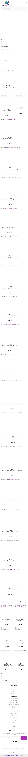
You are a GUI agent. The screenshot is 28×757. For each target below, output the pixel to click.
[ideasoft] (7, 755)
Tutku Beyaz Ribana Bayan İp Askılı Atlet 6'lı (10, 590)
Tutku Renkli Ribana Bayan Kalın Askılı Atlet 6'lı (11, 501)
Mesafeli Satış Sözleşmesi (14, 698)
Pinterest (14, 728)
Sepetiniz (14, 715)
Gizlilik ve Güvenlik (14, 700)
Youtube (14, 726)
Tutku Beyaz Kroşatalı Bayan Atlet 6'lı (9, 372)
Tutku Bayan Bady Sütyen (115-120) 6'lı (9, 227)
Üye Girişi (14, 711)
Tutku (11, 198)
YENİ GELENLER (22, 602)
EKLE (24, 738)
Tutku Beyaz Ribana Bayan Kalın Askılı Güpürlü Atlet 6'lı (13, 438)
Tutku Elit (11, 167)
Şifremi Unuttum (14, 713)
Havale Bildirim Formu (14, 691)
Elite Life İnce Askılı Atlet (21, 108)
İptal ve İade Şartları (14, 702)
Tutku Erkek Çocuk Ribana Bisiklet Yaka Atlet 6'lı (11, 199)
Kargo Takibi (14, 689)
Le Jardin (8, 85)
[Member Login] (22, 3)
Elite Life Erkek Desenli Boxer (7, 110)
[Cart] (25, 3)
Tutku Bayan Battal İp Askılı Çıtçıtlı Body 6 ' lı (10, 345)
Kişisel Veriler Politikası (14, 704)
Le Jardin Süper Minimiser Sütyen (8, 87)
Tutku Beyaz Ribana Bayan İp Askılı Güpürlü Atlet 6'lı (12, 470)
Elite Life (7, 109)
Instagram (14, 724)
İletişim (14, 687)
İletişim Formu (14, 693)
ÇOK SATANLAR (12, 602)
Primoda (6, 60)
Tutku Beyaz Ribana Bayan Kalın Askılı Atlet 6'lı (11, 531)
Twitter (14, 722)
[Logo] (7, 3)
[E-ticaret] (14, 755)
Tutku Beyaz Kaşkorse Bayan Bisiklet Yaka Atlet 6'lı (12, 404)
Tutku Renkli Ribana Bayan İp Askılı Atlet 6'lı (10, 560)
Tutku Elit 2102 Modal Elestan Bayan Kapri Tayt (11, 169)
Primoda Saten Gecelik (6, 62)
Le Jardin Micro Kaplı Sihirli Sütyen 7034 (10, 138)
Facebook (14, 720)
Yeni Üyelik (14, 709)
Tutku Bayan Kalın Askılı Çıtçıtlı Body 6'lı (10, 316)
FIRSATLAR (3, 602)
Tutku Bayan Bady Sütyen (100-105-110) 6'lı (10, 257)
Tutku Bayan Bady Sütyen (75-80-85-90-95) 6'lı (11, 288)
